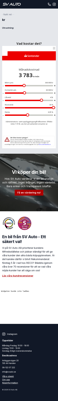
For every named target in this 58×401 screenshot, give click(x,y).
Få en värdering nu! (29, 192)
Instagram (12, 334)
